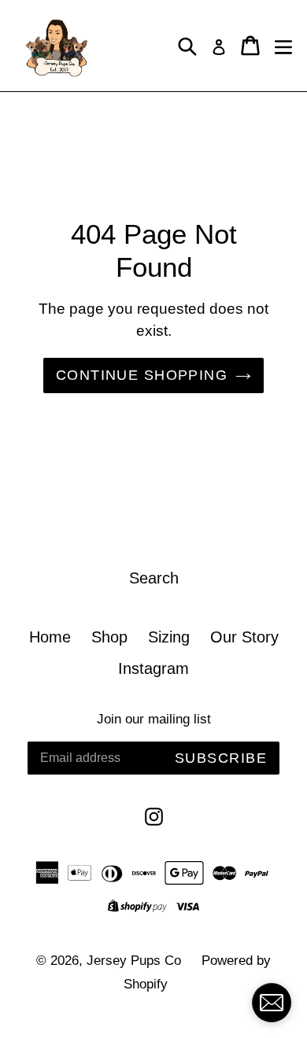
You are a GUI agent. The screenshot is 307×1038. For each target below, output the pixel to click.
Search (154, 578)
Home (50, 637)
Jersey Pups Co (134, 960)
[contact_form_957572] (271, 1002)
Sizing (169, 637)
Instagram (153, 668)
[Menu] (283, 45)
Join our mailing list (154, 719)
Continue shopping (141, 375)
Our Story (244, 637)
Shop (109, 637)
